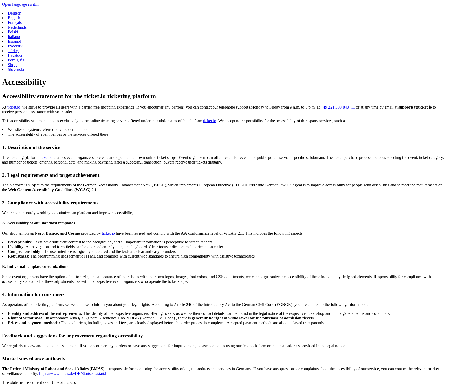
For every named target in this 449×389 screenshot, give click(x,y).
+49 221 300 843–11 (338, 107)
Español (14, 41)
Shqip (12, 64)
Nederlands (17, 27)
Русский (15, 46)
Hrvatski (15, 55)
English (14, 18)
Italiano (14, 36)
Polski (13, 32)
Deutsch (14, 13)
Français (15, 22)
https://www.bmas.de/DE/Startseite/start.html (76, 373)
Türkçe (13, 50)
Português (16, 60)
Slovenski (16, 69)
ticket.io (13, 107)
